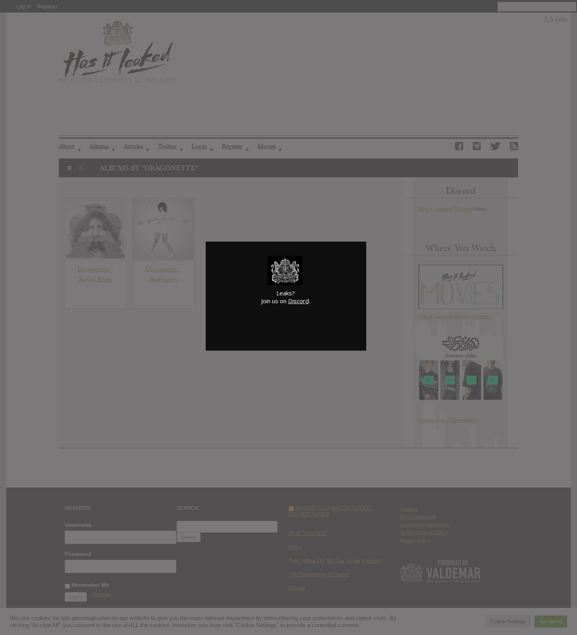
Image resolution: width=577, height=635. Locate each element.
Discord (298, 301)
